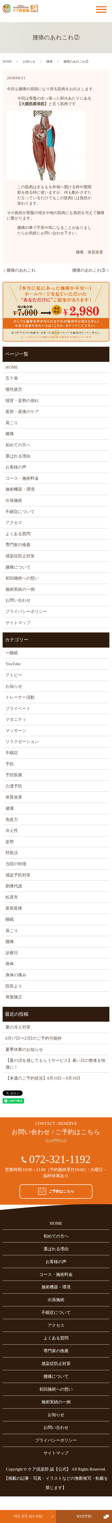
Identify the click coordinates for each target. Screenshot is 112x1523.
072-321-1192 (60, 1159)
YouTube (13, 664)
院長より (13, 986)
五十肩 (11, 378)
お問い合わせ (17, 600)
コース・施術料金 (22, 478)
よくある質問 (17, 534)
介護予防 (13, 786)
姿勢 (9, 841)
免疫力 (11, 819)
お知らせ (29, 61)
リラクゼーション (22, 741)
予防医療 (13, 775)
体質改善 (13, 797)
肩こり (11, 423)
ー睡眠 (11, 653)
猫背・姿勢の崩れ (22, 400)
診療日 (11, 953)
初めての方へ (17, 445)
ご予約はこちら (61, 1191)
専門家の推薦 (17, 545)
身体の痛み (15, 975)
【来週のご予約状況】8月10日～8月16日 (42, 1078)
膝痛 (9, 433)
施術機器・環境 (20, 489)
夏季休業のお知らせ (24, 1049)
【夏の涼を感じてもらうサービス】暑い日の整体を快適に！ (55, 1063)
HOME (7, 61)
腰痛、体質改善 (89, 252)
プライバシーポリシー (26, 611)
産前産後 (13, 908)
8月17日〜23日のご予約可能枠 (33, 1038)
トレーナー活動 (20, 697)
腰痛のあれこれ (21, 270)
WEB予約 (84, 1516)
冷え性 (11, 830)
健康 (9, 808)
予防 (9, 764)
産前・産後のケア (22, 411)
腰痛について (17, 567)
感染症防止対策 (20, 556)
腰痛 (49, 61)
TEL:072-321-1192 (28, 1516)
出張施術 (13, 500)
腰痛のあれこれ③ (88, 270)
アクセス (13, 522)
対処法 (11, 852)
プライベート (17, 708)
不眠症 (11, 753)
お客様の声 (15, 467)
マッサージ (15, 730)
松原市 (11, 897)
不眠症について (20, 511)
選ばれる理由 (17, 456)
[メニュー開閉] (101, 9)
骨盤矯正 (13, 997)
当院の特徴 (15, 864)
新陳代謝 (13, 886)
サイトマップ (17, 622)
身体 (9, 963)
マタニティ (15, 719)
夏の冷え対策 (17, 1027)
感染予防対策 (17, 875)
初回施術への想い (22, 578)
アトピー (13, 675)
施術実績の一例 (20, 589)
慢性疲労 (13, 389)
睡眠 (9, 919)
